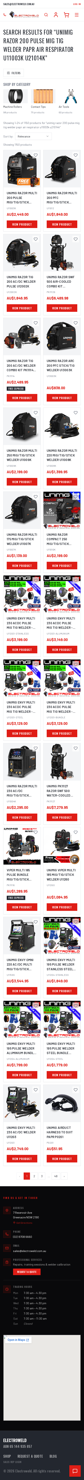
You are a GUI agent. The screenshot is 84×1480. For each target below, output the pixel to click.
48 (55, 1176)
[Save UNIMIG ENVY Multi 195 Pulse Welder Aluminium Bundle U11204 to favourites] (35, 1005)
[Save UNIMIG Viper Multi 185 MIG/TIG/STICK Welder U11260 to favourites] (75, 832)
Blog (53, 1456)
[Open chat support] (75, 1471)
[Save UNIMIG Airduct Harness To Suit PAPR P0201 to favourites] (75, 1089)
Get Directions (24, 1222)
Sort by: (8, 136)
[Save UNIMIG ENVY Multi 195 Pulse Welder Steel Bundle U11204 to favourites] (75, 1005)
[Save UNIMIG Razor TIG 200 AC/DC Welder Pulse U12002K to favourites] (35, 239)
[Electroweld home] (24, 15)
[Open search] (46, 14)
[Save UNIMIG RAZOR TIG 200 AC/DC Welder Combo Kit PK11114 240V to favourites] (35, 323)
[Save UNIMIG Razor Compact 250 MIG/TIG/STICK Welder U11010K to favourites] (75, 496)
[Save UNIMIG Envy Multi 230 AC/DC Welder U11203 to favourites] (35, 1089)
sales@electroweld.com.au (18, 4)
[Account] (55, 14)
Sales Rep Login (12, 1462)
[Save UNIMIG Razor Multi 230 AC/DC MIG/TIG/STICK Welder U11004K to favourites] (35, 748)
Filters (16, 73)
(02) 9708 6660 (22, 1236)
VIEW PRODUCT (22, 224)
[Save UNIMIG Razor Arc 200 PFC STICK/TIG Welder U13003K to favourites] (75, 323)
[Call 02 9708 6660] (4, 14)
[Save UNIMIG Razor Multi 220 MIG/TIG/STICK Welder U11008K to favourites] (75, 412)
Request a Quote (26, 1271)
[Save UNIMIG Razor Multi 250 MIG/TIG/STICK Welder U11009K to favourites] (35, 412)
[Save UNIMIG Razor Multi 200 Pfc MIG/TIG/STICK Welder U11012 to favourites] (75, 155)
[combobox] (33, 136)
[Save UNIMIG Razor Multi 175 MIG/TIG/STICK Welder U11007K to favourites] (35, 496)
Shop (7, 1456)
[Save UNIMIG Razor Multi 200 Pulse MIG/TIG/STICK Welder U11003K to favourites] (35, 155)
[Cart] (66, 14)
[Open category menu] (77, 15)
